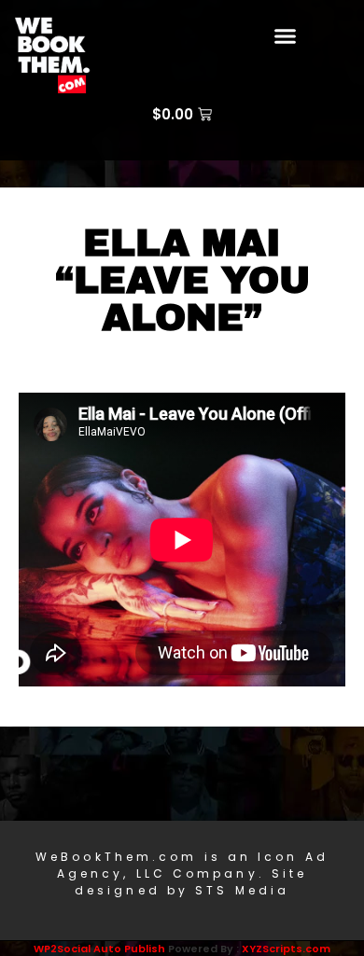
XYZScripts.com (286, 948)
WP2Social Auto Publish (99, 948)
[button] (285, 36)
